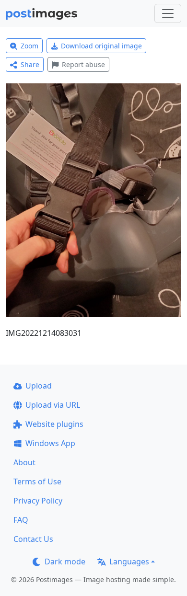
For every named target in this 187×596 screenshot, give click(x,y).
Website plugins (54, 424)
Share (30, 64)
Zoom (29, 45)
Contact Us (33, 539)
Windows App (50, 443)
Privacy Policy (37, 500)
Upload (38, 385)
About (24, 462)
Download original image (101, 45)
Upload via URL (52, 405)
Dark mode (65, 561)
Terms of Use (37, 481)
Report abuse (83, 64)
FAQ (20, 520)
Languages (129, 561)
